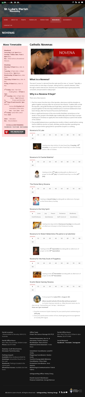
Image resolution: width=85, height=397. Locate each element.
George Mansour (49, 380)
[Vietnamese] (18, 3)
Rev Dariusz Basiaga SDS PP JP (44, 334)
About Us (14, 20)
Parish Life (33, 20)
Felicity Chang (49, 374)
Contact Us (8, 25)
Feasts (23, 20)
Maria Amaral (43, 342)
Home (6, 20)
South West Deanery (15, 349)
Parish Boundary (14, 351)
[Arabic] (3, 3)
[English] (12, 3)
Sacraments (67, 20)
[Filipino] (15, 3)
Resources (56, 20)
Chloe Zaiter (43, 361)
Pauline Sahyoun (42, 340)
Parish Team (44, 20)
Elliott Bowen (44, 378)
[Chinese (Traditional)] (7, 3)
